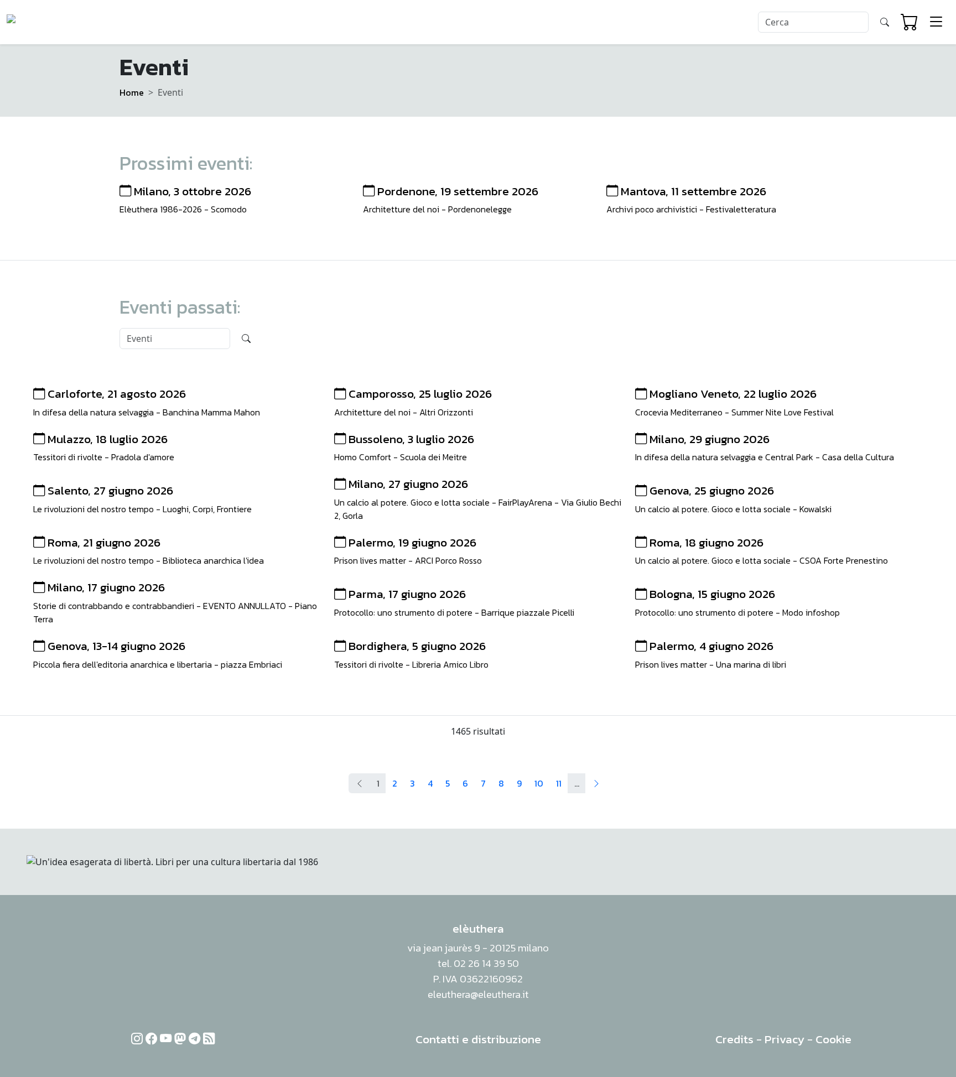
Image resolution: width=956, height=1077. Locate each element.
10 (538, 783)
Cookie (833, 1039)
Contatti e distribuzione (478, 1039)
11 (559, 783)
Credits (734, 1039)
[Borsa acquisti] (909, 22)
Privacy (784, 1039)
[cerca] (884, 22)
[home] (49, 22)
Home (131, 92)
